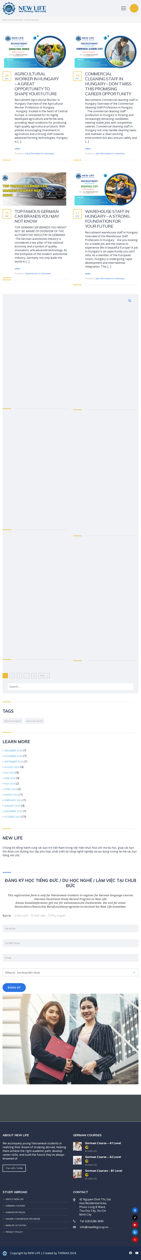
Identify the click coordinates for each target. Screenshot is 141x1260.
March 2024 (11, 795)
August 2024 (12, 767)
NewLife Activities (16, 1225)
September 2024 (13, 762)
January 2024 (12, 806)
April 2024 (10, 789)
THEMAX (63, 1253)
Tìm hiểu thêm (14, 1168)
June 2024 (9, 778)
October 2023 (12, 817)
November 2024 (13, 756)
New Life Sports (34, 720)
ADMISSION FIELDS (15, 1212)
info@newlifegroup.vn (94, 1227)
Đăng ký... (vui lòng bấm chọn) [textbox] (22, 972)
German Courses (15, 1205)
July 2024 (9, 773)
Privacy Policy (14, 1232)
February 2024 (13, 800)
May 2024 (9, 784)
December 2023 (13, 811)
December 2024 (13, 751)
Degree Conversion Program (23, 1218)
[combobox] (70, 972)
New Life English (12, 720)
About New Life (15, 1199)
